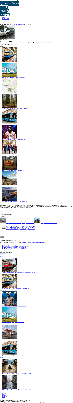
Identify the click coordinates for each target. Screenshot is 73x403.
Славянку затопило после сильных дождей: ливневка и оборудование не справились (20, 229)
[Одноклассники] (9, 214)
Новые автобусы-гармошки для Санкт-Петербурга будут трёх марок (13, 123)
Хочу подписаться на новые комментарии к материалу (11, 238)
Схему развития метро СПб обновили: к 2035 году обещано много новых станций (16, 288)
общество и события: (3, 290)
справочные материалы (6, 22)
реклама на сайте (25, 0)
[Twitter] (8, 214)
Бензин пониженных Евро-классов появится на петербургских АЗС (13, 339)
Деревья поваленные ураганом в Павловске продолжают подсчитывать (14, 108)
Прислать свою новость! (6, 254)
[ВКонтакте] (7, 214)
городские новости (5, 18)
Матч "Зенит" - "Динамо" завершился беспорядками (11, 245)
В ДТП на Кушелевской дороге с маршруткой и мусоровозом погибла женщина (15, 246)
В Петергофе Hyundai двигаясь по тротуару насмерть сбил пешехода (14, 248)
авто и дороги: (2, 323)
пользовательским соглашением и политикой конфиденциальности (32, 242)
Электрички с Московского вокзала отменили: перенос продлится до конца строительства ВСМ (18, 272)
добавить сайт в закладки (5, 0)
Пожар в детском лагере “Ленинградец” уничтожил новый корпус (13, 170)
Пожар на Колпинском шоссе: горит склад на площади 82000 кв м (17, 228)
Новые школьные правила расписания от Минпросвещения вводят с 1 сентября (15, 154)
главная (3, 17)
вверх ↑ (3, 397)
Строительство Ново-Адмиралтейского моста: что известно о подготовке (14, 201)
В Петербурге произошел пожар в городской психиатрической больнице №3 (15, 247)
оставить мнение (3, 213)
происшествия (4, 20)
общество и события (5, 19)
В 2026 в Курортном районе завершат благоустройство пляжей (13, 185)
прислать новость (14, 0)
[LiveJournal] (11, 214)
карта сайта (4, 393)
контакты (20, 0)
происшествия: (2, 357)
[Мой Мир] (10, 214)
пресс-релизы (4, 21)
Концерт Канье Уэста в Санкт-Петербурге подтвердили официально (14, 139)
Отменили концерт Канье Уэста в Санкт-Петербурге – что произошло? (14, 306)
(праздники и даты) (18, 24)
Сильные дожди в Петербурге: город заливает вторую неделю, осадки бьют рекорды (20, 227)
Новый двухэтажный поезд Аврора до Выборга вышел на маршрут (13, 77)
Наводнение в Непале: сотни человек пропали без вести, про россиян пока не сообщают (21, 226)
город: (1, 256)
